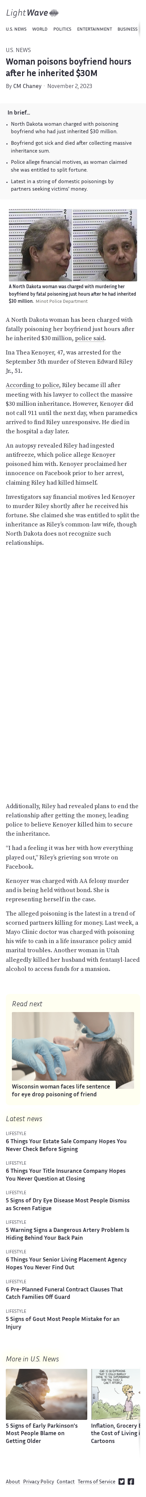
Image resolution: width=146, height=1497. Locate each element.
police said (89, 338)
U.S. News (16, 30)
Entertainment (94, 30)
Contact (66, 1482)
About (13, 1482)
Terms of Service (96, 1482)
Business (127, 30)
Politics (62, 30)
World (40, 30)
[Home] (32, 13)
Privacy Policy (38, 1482)
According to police (32, 385)
